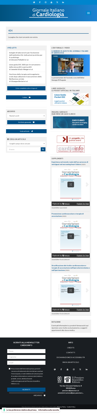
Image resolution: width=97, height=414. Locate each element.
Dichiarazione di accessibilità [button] (71, 357)
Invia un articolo (70, 362)
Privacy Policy (61, 407)
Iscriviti (26, 390)
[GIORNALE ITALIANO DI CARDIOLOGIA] (49, 13)
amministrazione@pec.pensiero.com (72, 393)
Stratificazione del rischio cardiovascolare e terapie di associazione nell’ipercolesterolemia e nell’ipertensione (71, 267)
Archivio (38, 395)
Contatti (70, 352)
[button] (8, 139)
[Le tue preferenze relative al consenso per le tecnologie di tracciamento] (4, 410)
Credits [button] (70, 348)
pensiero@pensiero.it (70, 390)
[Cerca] (43, 149)
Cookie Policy (71, 407)
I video (24, 97)
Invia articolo (25, 131)
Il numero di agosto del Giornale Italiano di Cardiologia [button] (70, 52)
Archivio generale (24, 122)
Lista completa (26, 88)
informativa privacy (29, 369)
